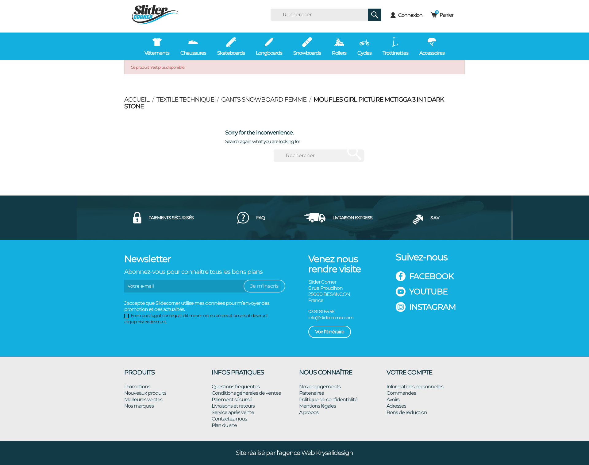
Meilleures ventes (143, 399)
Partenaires (311, 393)
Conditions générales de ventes (246, 393)
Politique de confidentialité (328, 399)
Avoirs (393, 399)
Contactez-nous (229, 419)
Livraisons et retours (233, 406)
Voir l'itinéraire (329, 332)
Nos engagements (320, 386)
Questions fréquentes (236, 386)
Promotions (137, 386)
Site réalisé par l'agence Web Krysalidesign (294, 452)
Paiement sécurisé (232, 399)
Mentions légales (317, 406)
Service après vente (233, 412)
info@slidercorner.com (330, 317)
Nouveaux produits (145, 393)
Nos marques (139, 406)
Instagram (432, 307)
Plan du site (224, 425)
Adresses (396, 406)
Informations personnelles (415, 386)
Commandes (401, 393)
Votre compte (409, 372)
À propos (308, 412)
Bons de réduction (407, 412)
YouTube (428, 291)
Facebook (431, 276)
